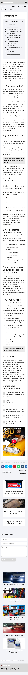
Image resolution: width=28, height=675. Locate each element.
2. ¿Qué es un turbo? (12, 27)
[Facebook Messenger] (7, 466)
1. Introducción (11, 25)
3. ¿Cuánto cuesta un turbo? (15, 29)
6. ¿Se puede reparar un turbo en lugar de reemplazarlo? (13, 43)
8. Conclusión (10, 52)
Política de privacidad (11, 670)
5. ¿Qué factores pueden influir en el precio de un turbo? (14, 37)
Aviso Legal (4, 668)
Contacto (10, 668)
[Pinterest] (14, 466)
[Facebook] (3, 466)
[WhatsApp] (18, 466)
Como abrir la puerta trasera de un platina (21, 471)
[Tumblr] (22, 466)
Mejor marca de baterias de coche (7, 471)
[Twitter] (10, 466)
